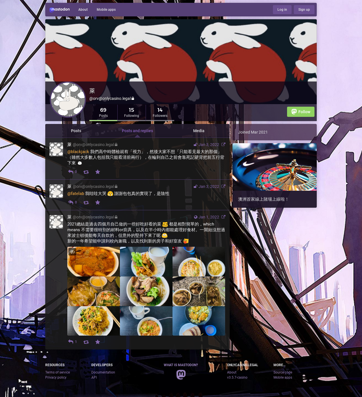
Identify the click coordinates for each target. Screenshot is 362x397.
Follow (304, 112)
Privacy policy (55, 377)
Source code (282, 372)
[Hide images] (72, 252)
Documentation (103, 372)
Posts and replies (137, 130)
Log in (282, 10)
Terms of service (57, 372)
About (83, 10)
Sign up (304, 10)
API (94, 377)
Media (198, 130)
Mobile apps (106, 10)
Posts (76, 130)
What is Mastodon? (181, 365)
